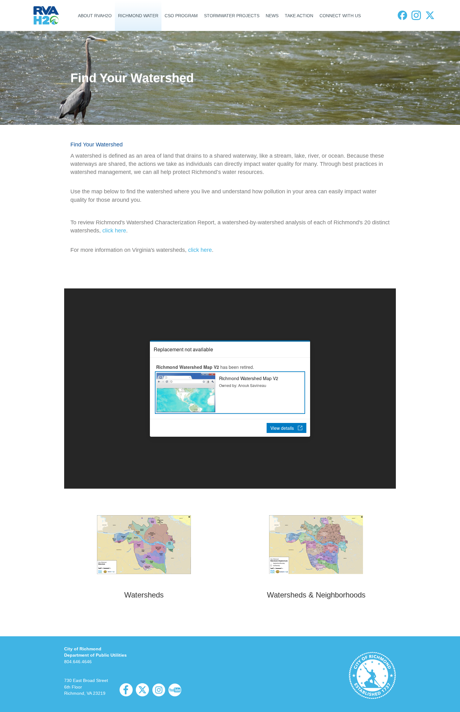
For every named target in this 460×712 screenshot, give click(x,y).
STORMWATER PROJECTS (231, 15)
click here (114, 230)
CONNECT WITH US (340, 15)
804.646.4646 (78, 661)
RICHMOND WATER (138, 15)
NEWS (272, 15)
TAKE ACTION (299, 15)
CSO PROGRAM (181, 15)
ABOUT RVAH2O (95, 15)
